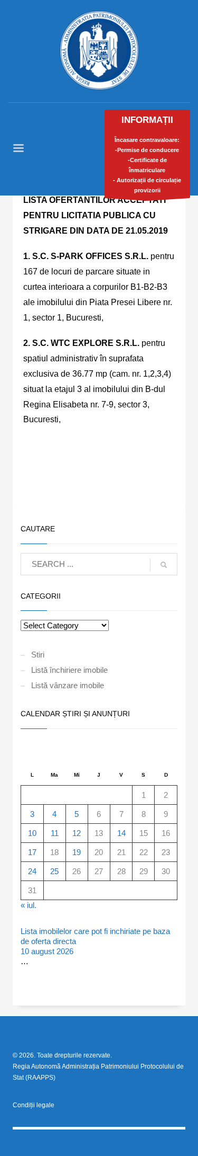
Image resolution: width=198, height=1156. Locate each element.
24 (32, 871)
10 (32, 833)
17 (32, 852)
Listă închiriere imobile (69, 669)
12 (76, 833)
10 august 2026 (47, 951)
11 (55, 833)
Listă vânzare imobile (67, 685)
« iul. (28, 905)
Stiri (37, 654)
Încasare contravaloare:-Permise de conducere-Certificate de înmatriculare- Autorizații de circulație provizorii (147, 154)
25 (54, 871)
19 (76, 852)
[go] (163, 565)
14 (121, 833)
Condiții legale (33, 1105)
